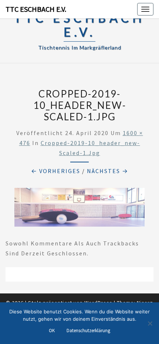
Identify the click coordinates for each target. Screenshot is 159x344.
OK (52, 330)
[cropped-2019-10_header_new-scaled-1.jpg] (79, 209)
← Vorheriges (55, 171)
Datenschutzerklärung (88, 330)
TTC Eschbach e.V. (36, 9)
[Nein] (149, 323)
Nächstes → (107, 171)
